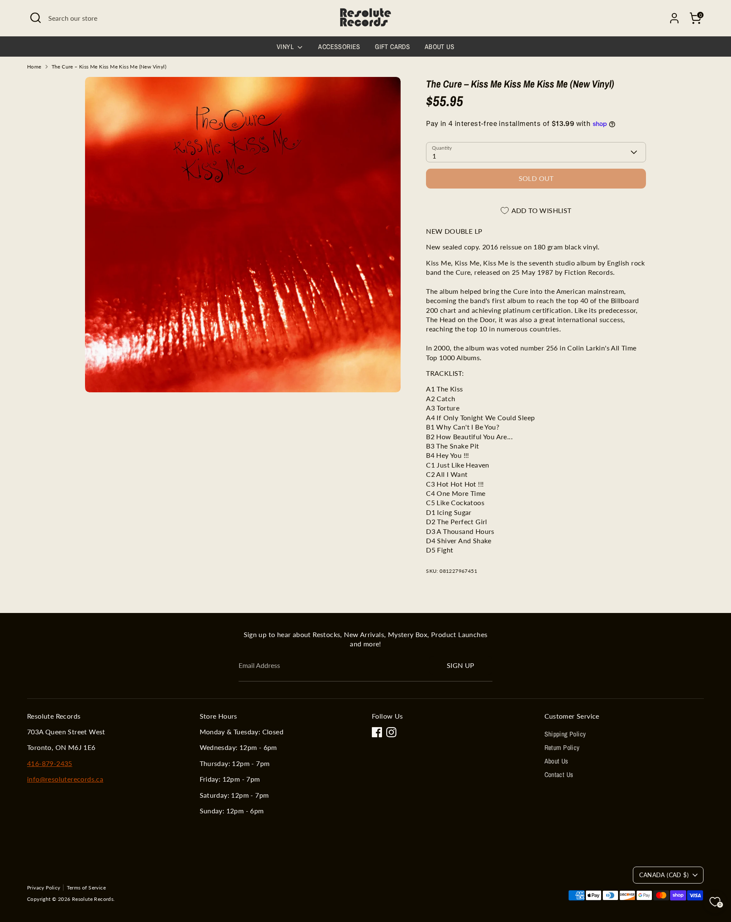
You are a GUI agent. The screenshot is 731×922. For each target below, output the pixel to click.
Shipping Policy (565, 734)
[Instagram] (391, 732)
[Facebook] (377, 732)
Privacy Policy (43, 887)
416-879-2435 (49, 763)
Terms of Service (86, 887)
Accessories (339, 46)
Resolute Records (92, 899)
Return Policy (562, 747)
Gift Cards (392, 46)
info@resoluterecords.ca (65, 779)
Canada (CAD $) (664, 874)
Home (34, 66)
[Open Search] (35, 17)
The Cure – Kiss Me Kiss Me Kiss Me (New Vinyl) (109, 66)
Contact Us (559, 774)
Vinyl (286, 46)
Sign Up (461, 665)
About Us (439, 46)
